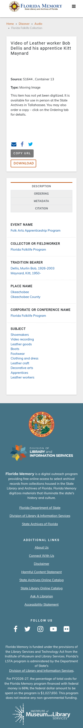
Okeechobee (20, 292)
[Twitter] (27, 629)
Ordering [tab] (41, 193)
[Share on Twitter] (30, 145)
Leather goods (21, 344)
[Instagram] (40, 629)
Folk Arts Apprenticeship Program (35, 230)
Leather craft (20, 363)
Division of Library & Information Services (40, 516)
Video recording (22, 339)
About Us (42, 547)
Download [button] (24, 163)
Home (10, 23)
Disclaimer (41, 564)
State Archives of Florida (40, 524)
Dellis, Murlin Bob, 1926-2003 (32, 268)
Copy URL (22, 153)
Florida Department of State (39, 508)
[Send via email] (14, 145)
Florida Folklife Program (28, 249)
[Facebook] (15, 629)
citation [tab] (41, 208)
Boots (15, 349)
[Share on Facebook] (22, 145)
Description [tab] (41, 186)
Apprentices (19, 373)
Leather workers (22, 377)
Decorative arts (22, 368)
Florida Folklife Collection (26, 28)
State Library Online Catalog (42, 588)
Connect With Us (41, 556)
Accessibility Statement (41, 604)
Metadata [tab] (41, 201)
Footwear (18, 354)
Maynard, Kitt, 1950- (26, 273)
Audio (38, 23)
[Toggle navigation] (74, 7)
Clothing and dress (24, 358)
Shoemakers (20, 335)
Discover (24, 23)
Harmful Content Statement (41, 572)
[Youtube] (53, 629)
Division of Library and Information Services (41, 671)
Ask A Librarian (41, 596)
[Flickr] (66, 629)
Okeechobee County (25, 297)
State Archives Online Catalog (41, 580)
